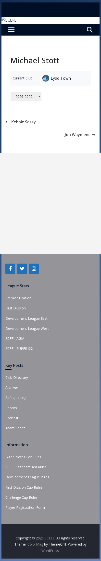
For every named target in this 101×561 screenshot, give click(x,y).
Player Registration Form (25, 507)
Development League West (27, 328)
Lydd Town (61, 78)
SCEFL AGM (14, 338)
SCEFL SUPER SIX (19, 348)
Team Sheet (15, 428)
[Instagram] (34, 269)
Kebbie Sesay (23, 122)
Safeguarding (15, 397)
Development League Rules (27, 477)
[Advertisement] (50, 203)
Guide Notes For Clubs (23, 457)
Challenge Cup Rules (21, 497)
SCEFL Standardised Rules (26, 467)
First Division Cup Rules (23, 487)
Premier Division (18, 298)
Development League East (26, 318)
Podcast (11, 418)
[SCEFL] (8, 20)
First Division (15, 308)
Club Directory (16, 377)
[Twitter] (22, 269)
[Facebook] (10, 269)
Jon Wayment (77, 134)
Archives (12, 387)
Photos (11, 408)
